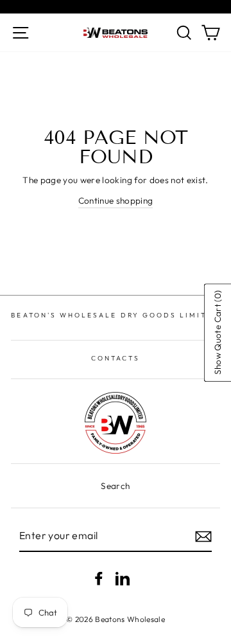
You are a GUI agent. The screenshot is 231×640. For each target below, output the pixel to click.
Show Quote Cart (217, 332)
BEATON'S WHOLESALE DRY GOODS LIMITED (115, 315)
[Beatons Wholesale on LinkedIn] (123, 578)
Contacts (115, 358)
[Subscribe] (203, 536)
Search (115, 486)
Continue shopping (115, 200)
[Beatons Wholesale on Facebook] (99, 578)
